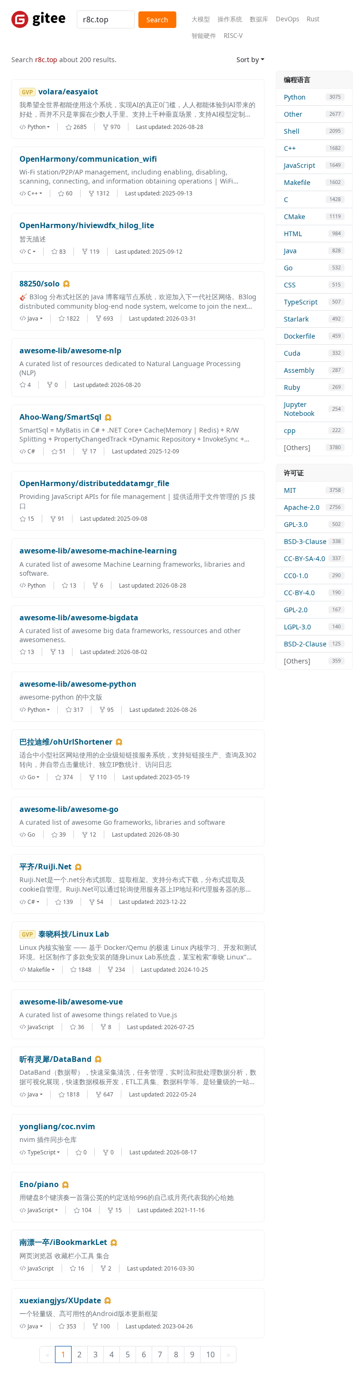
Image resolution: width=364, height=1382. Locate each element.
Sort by (248, 59)
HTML (293, 233)
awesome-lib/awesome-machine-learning (98, 550)
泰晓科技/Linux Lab (73, 934)
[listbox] (42, 127)
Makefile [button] (38, 970)
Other (293, 114)
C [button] (29, 252)
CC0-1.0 (296, 575)
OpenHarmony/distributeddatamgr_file (94, 483)
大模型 (200, 19)
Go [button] (31, 777)
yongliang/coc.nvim (57, 1126)
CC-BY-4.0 (299, 592)
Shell (292, 131)
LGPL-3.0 (297, 626)
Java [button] (32, 318)
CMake (294, 216)
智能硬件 (203, 35)
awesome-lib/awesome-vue (71, 1001)
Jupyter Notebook (299, 409)
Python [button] (36, 127)
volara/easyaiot (68, 91)
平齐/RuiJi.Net (45, 866)
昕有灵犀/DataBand (55, 1059)
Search (157, 19)
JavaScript (299, 165)
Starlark (296, 318)
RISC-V (233, 35)
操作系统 (230, 19)
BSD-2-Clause (305, 643)
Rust (313, 19)
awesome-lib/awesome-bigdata (78, 617)
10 (210, 1354)
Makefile (297, 182)
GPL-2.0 (296, 609)
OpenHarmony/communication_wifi (88, 159)
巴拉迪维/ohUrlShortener (65, 741)
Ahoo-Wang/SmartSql (60, 417)
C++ (290, 148)
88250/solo (39, 283)
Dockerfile (299, 336)
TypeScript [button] (41, 1152)
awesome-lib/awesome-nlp (70, 350)
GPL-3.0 (296, 524)
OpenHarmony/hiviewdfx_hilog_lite (86, 225)
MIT (290, 490)
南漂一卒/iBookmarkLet (63, 1242)
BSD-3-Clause (305, 541)
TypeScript (301, 301)
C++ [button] (32, 193)
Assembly (299, 370)
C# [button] (31, 902)
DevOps (287, 19)
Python (295, 96)
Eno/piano (39, 1184)
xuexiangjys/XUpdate (60, 1300)
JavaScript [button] (40, 1210)
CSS (290, 284)
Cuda (292, 353)
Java (290, 250)
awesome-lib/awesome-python (77, 684)
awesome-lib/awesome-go (68, 809)
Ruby (292, 387)
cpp (290, 430)
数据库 (259, 19)
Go (288, 267)
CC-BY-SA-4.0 (304, 558)
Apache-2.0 (301, 507)
